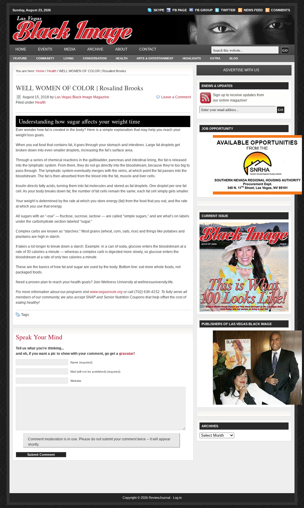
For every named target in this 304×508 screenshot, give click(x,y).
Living (69, 58)
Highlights (192, 58)
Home (20, 49)
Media (69, 49)
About (121, 49)
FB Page (179, 10)
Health (121, 58)
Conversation (95, 58)
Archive (95, 49)
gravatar (126, 354)
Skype (158, 10)
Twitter (228, 10)
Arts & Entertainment (155, 58)
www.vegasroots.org (106, 292)
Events (45, 49)
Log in (177, 497)
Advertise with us (241, 70)
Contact (147, 49)
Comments (280, 10)
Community (45, 58)
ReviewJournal (159, 497)
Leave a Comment (176, 97)
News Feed (253, 10)
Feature (20, 58)
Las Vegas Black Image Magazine (95, 26)
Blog (233, 58)
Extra (215, 58)
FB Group (204, 10)
